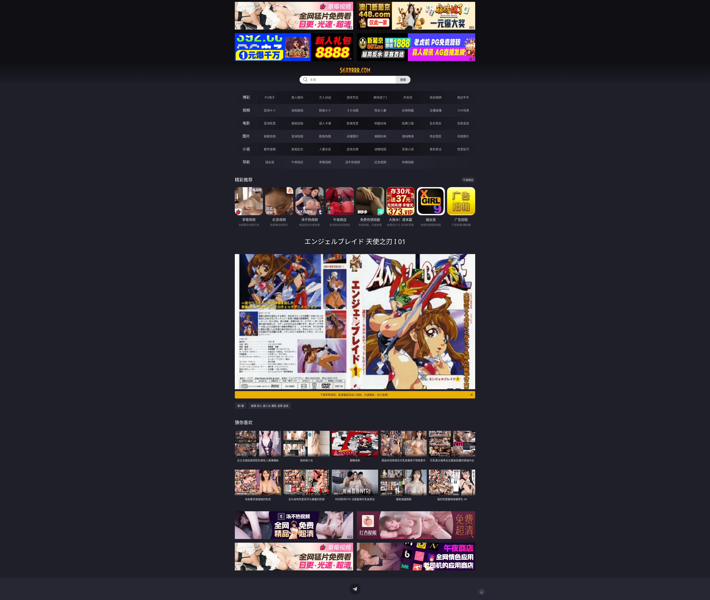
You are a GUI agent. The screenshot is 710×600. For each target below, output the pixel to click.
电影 (246, 123)
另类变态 (463, 123)
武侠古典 (353, 149)
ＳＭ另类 (463, 110)
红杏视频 (380, 162)
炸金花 (407, 97)
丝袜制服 (408, 110)
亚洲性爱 (270, 123)
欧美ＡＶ (325, 110)
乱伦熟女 (436, 123)
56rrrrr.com (355, 70)
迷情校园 (380, 149)
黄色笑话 (436, 149)
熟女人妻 (380, 110)
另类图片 (463, 136)
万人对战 (325, 97)
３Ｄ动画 (353, 110)
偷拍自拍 (297, 123)
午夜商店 (297, 162)
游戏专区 (353, 97)
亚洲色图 (297, 136)
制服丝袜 (380, 123)
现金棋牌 (436, 97)
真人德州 (297, 97)
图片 (246, 136)
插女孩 (269, 162)
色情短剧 (408, 162)
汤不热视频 (352, 162)
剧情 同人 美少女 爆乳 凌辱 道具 (269, 406)
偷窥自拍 (270, 136)
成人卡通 (325, 123)
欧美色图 (325, 136)
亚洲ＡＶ (270, 110)
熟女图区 (436, 136)
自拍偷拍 (297, 110)
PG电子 (270, 97)
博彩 (246, 97)
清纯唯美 (408, 136)
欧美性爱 (353, 123)
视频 (246, 110)
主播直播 (436, 110)
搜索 (403, 80)
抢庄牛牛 (463, 97)
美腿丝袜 (380, 136)
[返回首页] (481, 591)
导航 (246, 162)
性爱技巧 (463, 149)
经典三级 (408, 123)
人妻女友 (325, 149)
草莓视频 (325, 162)
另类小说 (408, 149)
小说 (246, 149)
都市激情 (270, 149)
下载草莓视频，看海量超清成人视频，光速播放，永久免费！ (355, 394)
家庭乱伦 (297, 149)
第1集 (240, 406)
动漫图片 (353, 136)
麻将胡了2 (380, 97)
